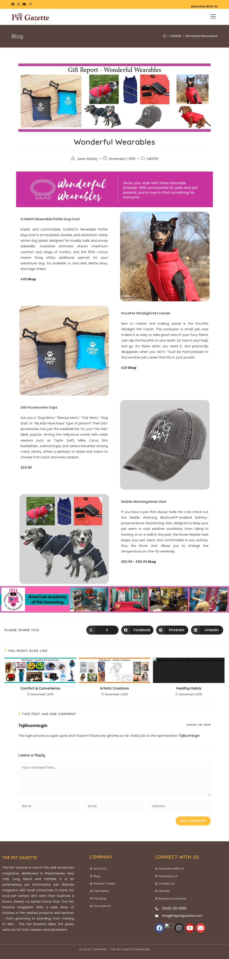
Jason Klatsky (87, 159)
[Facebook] (159, 928)
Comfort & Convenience (40, 688)
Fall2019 (152, 159)
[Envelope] (200, 928)
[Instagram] (179, 928)
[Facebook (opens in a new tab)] (13, 4)
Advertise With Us (204, 6)
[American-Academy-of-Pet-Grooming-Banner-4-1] (114, 599)
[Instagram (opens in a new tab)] (18, 4)
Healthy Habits (188, 688)
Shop (32, 279)
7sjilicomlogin (32, 725)
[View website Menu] (213, 16)
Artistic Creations (114, 688)
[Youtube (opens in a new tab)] (24, 4)
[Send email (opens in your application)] (30, 4)
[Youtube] (190, 928)
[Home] (164, 36)
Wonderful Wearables (201, 36)
